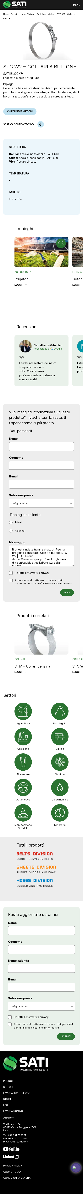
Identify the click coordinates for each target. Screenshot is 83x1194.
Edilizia (60, 748)
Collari (51, 14)
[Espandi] (76, 1168)
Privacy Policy (12, 1165)
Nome (13, 438)
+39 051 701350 (17, 1138)
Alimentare (23, 774)
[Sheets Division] (36, 872)
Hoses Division (28, 14)
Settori (8, 1086)
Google (57, 348)
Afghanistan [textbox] (21, 503)
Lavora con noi (13, 1111)
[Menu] (76, 5)
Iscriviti (66, 1036)
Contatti (8, 1118)
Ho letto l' (32, 572)
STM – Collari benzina (32, 666)
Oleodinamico (60, 799)
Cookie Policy (12, 1171)
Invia (67, 592)
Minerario (60, 824)
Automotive (23, 799)
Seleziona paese (21, 495)
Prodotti (14, 14)
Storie (7, 1099)
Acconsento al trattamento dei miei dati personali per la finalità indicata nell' (43, 582)
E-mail (13, 476)
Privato (19, 522)
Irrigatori (21, 279)
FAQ (5, 1105)
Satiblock (41, 14)
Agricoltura (23, 723)
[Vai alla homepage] (14, 5)
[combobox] (41, 503)
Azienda (20, 530)
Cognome (16, 457)
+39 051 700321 (17, 1135)
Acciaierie (23, 748)
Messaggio (17, 542)
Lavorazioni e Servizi (16, 1092)
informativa (65, 583)
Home (5, 14)
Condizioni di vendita (16, 1177)
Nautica (60, 774)
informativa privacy (37, 572)
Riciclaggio (59, 723)
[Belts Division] (36, 859)
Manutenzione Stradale (23, 826)
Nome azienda (18, 960)
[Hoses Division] (36, 886)
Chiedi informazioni (20, 111)
